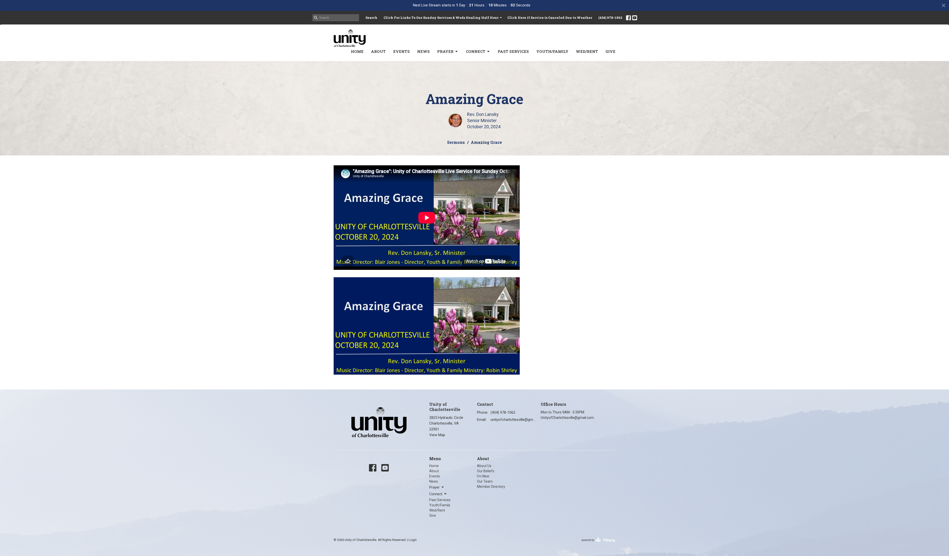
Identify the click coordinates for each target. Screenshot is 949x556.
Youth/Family (552, 51)
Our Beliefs (485, 471)
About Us (484, 466)
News (423, 51)
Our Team (485, 481)
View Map (437, 435)
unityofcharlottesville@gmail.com (513, 419)
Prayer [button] (434, 487)
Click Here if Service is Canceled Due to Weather (549, 17)
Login (413, 540)
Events (401, 51)
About (378, 51)
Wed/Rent (587, 51)
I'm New (483, 476)
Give (610, 51)
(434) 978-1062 (610, 17)
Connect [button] (435, 494)
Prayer (445, 51)
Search (371, 17)
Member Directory (491, 487)
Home (357, 51)
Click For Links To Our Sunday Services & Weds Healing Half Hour (441, 17)
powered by (596, 544)
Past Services (513, 51)
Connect (475, 51)
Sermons (456, 142)
